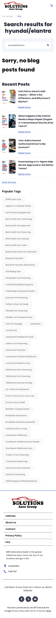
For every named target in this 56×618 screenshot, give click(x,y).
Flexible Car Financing (16, 310)
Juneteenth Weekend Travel (19, 337)
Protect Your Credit (15, 402)
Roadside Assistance (16, 415)
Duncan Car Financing (17, 297)
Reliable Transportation (18, 409)
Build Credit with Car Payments (21, 251)
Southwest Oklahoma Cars (19, 448)
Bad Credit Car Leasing (17, 238)
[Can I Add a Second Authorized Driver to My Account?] (9, 145)
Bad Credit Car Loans (16, 245)
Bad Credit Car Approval (18, 225)
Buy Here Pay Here (14, 258)
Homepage (7, 16)
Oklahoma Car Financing (18, 376)
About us (10, 522)
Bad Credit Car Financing (18, 232)
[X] (28, 599)
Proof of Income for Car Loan (20, 395)
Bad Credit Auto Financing (19, 219)
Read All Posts (9, 182)
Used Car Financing (15, 474)
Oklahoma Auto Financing (19, 369)
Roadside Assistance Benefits (20, 422)
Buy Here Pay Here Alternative (20, 264)
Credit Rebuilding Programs (19, 284)
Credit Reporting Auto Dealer (20, 291)
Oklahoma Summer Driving (19, 382)
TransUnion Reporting (16, 461)
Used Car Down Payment (18, 468)
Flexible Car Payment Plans (19, 317)
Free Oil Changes (14, 323)
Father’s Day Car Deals (17, 304)
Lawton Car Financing (16, 343)
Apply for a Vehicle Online (18, 206)
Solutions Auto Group (16, 428)
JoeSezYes (35, 323)
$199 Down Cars (13, 199)
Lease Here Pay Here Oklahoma (21, 356)
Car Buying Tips (13, 271)
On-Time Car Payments (17, 389)
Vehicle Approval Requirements (21, 481)
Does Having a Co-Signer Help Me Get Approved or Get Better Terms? (35, 165)
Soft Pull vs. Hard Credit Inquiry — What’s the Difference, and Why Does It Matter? (34, 96)
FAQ (7, 542)
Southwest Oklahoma (16, 435)
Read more (24, 107)
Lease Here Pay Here (16, 350)
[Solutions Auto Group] (16, 6)
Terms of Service (37, 611)
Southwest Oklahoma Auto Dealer (23, 441)
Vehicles (10, 516)
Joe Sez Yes (11, 330)
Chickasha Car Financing (18, 278)
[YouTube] (35, 599)
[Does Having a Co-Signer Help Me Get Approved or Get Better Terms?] (9, 167)
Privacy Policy (13, 535)
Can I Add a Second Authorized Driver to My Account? (32, 144)
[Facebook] (21, 599)
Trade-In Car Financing (17, 454)
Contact (10, 529)
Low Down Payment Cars (18, 363)
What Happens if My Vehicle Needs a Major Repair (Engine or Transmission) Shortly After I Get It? (35, 121)
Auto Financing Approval (18, 212)
